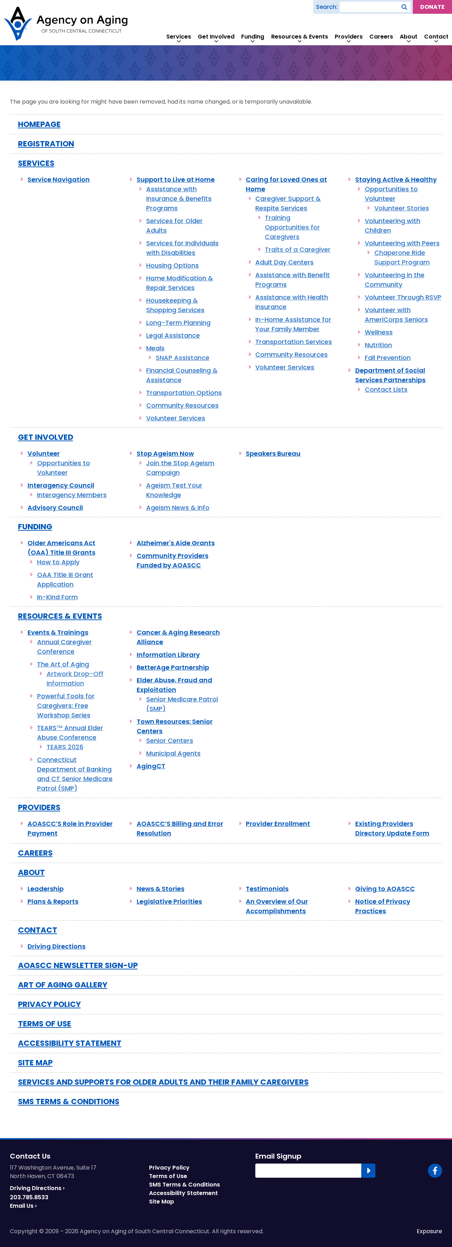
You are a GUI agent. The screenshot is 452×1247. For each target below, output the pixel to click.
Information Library (168, 654)
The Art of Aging (63, 664)
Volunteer (44, 453)
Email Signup (278, 1156)
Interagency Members (72, 494)
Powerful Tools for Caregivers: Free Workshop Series (66, 705)
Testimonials (267, 888)
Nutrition (378, 344)
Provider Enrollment (278, 823)
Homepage (39, 124)
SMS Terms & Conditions (68, 1101)
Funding (252, 37)
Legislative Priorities (169, 901)
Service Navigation (59, 179)
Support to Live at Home (176, 179)
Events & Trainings (58, 632)
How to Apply (58, 562)
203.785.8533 (29, 1197)
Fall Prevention (388, 357)
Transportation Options (184, 392)
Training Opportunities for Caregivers (292, 227)
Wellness (379, 332)
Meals (155, 348)
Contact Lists (386, 389)
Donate (432, 7)
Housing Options (172, 265)
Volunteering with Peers (402, 243)
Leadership (46, 888)
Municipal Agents (173, 753)
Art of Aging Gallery (62, 984)
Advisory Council (55, 507)
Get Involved (216, 37)
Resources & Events (299, 37)
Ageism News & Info (177, 507)
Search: (327, 7)
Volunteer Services (175, 418)
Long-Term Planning (178, 322)
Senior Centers (169, 740)
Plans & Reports (53, 901)
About (408, 37)
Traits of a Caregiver (298, 249)
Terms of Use (44, 1023)
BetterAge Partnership (173, 667)
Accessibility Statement (69, 1043)
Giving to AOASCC (385, 888)
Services (178, 37)
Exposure (429, 1231)
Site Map (35, 1062)
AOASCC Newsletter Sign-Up (78, 965)
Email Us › (23, 1206)
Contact (436, 37)
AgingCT (151, 766)
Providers (349, 37)
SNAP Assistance (182, 357)
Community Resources (182, 405)
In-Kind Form (57, 597)
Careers (381, 37)
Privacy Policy (49, 1004)
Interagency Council (61, 485)
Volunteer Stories (401, 208)
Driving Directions (56, 946)
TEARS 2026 (65, 746)
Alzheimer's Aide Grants (176, 542)
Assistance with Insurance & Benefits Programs (179, 198)
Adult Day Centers (284, 262)
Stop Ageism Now (165, 453)
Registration (46, 143)
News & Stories (160, 888)
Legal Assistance (173, 335)
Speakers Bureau (273, 453)
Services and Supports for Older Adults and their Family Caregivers (163, 1082)
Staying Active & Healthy (396, 179)
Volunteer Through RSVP (403, 297)
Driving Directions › (37, 1188)
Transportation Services (293, 341)
